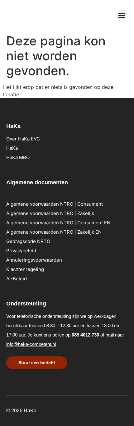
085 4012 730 (85, 334)
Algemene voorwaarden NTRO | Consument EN (58, 223)
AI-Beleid (16, 279)
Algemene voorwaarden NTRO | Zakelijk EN (54, 232)
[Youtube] (106, 409)
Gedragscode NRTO (28, 241)
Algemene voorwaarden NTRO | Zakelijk (50, 213)
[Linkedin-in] (96, 409)
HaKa (12, 148)
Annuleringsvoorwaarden (34, 260)
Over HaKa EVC (23, 139)
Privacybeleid (21, 251)
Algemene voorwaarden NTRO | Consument (54, 204)
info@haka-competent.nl (31, 344)
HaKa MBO (18, 157)
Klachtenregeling (25, 269)
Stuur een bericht (36, 362)
